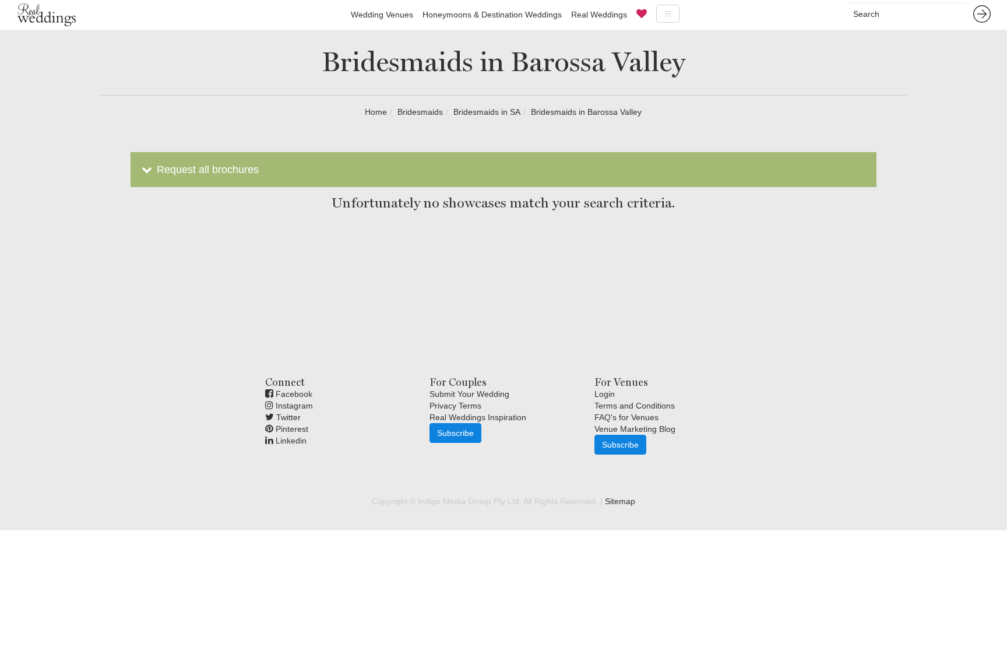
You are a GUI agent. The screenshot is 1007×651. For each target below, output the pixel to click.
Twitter (287, 417)
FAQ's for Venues (626, 417)
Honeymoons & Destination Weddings (492, 14)
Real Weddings (599, 14)
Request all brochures (206, 169)
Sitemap (620, 501)
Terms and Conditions (634, 405)
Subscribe (455, 433)
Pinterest (290, 429)
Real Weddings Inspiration (477, 417)
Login (604, 394)
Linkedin (290, 440)
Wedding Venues (382, 14)
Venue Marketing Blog (634, 429)
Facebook (292, 394)
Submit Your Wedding (469, 394)
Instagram (293, 405)
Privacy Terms (455, 405)
